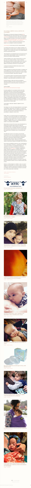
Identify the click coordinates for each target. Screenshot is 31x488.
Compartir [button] (5, 189)
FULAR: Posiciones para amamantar (13, 188)
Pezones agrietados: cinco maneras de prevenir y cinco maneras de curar (14, 314)
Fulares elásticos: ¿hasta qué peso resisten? (15, 428)
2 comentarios (8, 467)
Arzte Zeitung (6, 36)
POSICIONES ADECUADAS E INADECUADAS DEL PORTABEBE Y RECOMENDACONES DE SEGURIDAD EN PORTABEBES (15, 464)
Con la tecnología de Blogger (16, 480)
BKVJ (23, 34)
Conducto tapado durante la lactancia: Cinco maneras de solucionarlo (15, 277)
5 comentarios (8, 397)
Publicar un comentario (7, 177)
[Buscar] (26, 2)
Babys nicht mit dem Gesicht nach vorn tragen (12, 87)
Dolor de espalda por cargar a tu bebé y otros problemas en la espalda (14, 395)
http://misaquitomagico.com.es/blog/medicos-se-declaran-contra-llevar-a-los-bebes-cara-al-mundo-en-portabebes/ (15, 40)
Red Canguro (13, 148)
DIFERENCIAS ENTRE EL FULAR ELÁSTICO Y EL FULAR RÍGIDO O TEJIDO (14, 216)
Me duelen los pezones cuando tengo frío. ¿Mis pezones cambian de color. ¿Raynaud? (15, 245)
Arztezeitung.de (6, 45)
